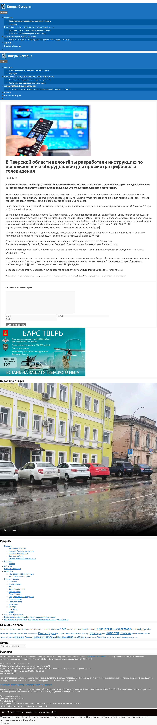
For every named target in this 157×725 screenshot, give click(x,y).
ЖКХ (11, 586)
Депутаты (134, 629)
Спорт (11, 612)
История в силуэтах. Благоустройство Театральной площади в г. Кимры (39, 40)
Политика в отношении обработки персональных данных (29, 617)
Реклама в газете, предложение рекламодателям (29, 27)
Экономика (13, 604)
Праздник (38, 637)
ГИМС (68, 629)
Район (76, 637)
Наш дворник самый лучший (21, 574)
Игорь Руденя (47, 633)
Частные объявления (13, 614)
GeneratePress (50, 712)
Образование (14, 592)
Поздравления (15, 594)
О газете (8, 18)
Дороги (3, 633)
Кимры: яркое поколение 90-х (22, 559)
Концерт (85, 633)
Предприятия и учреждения (21, 597)
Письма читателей (12, 569)
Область (125, 633)
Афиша (7, 43)
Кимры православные (73, 633)
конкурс (124, 637)
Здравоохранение (17, 589)
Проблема (50, 636)
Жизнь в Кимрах (11, 579)
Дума (9, 633)
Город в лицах (15, 584)
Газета (73, 629)
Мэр (103, 633)
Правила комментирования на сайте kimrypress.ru (30, 21)
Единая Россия (17, 633)
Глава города (81, 629)
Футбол (112, 637)
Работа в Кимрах (12, 46)
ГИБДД (62, 629)
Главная (91, 629)
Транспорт (101, 637)
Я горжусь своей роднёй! (20, 576)
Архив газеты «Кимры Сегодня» (20, 36)
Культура (12, 607)
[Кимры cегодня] (16, 9)
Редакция (13, 24)
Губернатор (122, 628)
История (8, 566)
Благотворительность (35, 629)
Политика (13, 581)
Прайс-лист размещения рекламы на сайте (27, 33)
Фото (15, 609)
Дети (142, 629)
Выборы (55, 629)
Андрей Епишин (20, 629)
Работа (12, 564)
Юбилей (118, 637)
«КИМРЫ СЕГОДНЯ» (96, 656)
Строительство (15, 602)
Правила (28, 637)
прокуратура (132, 637)
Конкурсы (8, 571)
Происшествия (15, 599)
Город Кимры (104, 628)
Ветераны (47, 629)
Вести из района (16, 556)
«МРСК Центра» (7, 629)
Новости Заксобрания (18, 554)
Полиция (19, 637)
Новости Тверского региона (21, 551)
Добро (148, 629)
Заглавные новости (17, 548)
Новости (8, 546)
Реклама (8, 561)
